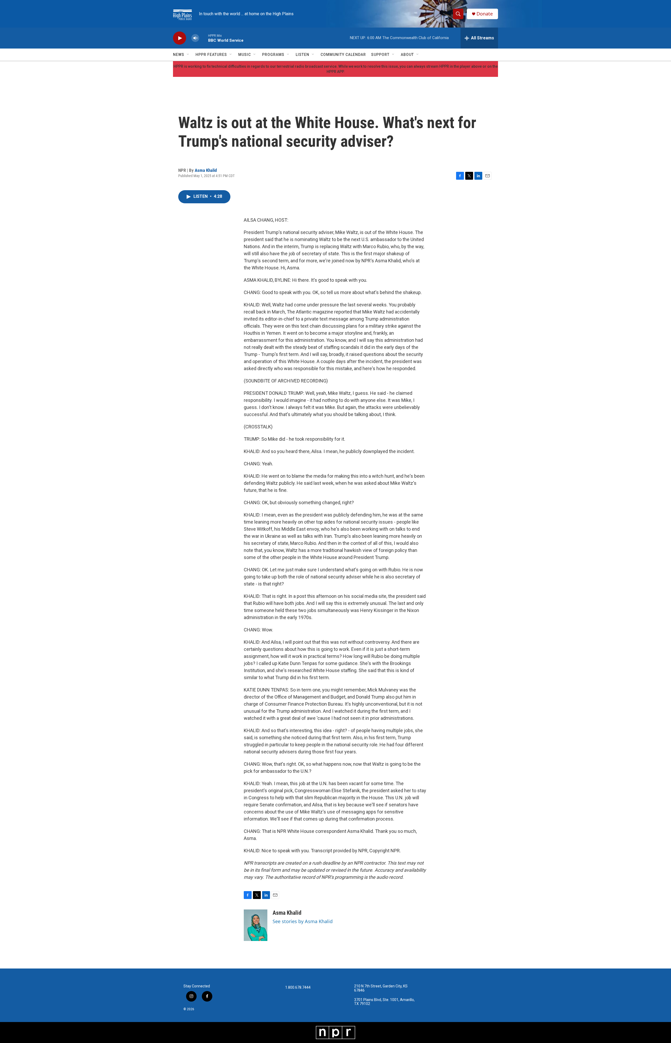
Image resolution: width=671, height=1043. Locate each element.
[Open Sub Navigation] (188, 54)
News (178, 54)
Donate (485, 14)
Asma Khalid (206, 170)
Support (380, 54)
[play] (179, 38)
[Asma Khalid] (255, 925)
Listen (302, 54)
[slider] (203, 38)
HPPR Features (211, 54)
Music (244, 54)
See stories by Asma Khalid (303, 921)
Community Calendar (343, 54)
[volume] (195, 38)
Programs (273, 54)
